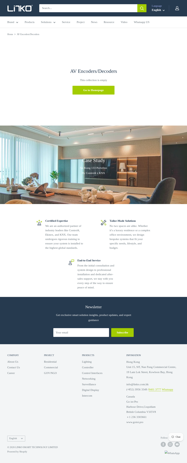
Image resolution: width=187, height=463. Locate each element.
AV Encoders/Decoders (28, 34)
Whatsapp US (141, 22)
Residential (50, 361)
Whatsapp (167, 389)
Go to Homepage (93, 90)
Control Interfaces (92, 373)
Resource (109, 22)
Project (81, 22)
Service (66, 22)
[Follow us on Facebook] (163, 444)
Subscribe (122, 332)
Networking (89, 378)
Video (124, 22)
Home (10, 34)
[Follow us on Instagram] (170, 444)
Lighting (87, 361)
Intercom (87, 395)
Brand (10, 22)
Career (11, 373)
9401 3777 (155, 389)
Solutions (46, 22)
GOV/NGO (50, 373)
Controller (88, 367)
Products (30, 22)
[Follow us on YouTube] (177, 444)
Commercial (51, 367)
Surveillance (89, 384)
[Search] (141, 8)
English (13, 438)
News (94, 22)
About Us (12, 361)
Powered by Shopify (17, 451)
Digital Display (90, 390)
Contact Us (13, 367)
